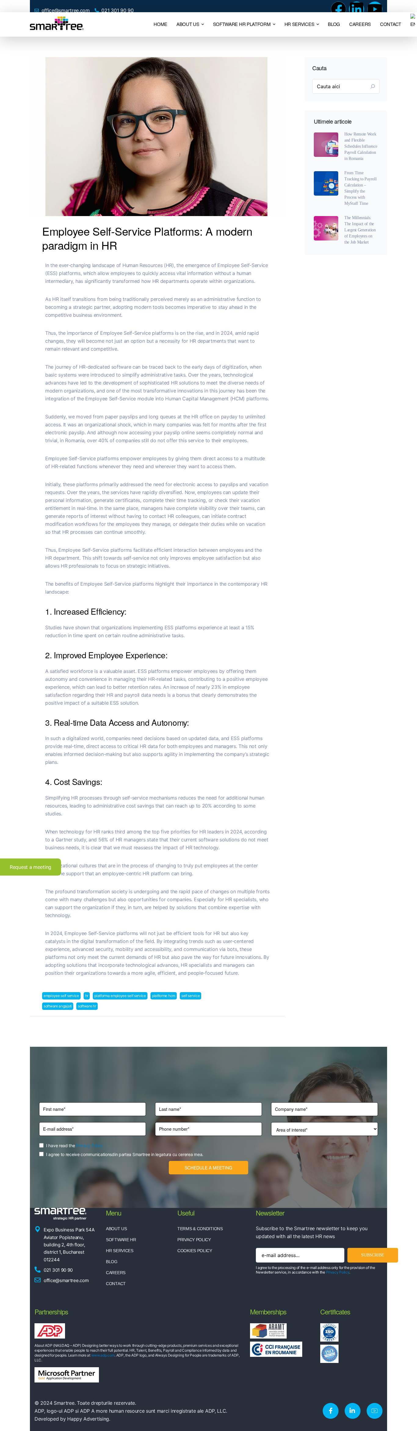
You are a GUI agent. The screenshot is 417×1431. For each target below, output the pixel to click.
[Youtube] (375, 9)
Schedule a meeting (208, 1168)
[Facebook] (338, 9)
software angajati (58, 1006)
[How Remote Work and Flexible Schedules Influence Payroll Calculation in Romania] (326, 144)
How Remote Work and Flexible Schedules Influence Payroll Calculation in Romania (360, 146)
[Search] (372, 86)
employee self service (61, 995)
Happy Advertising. (88, 1419)
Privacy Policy (89, 1145)
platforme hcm (163, 995)
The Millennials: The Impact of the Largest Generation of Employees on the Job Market (360, 229)
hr (86, 995)
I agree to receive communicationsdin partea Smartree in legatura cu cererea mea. (124, 1154)
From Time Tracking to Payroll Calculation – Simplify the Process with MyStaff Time (360, 188)
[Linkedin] (356, 9)
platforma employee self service (120, 995)
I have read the (74, 1145)
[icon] (331, 1411)
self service (190, 995)
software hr (87, 1006)
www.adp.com (103, 1355)
